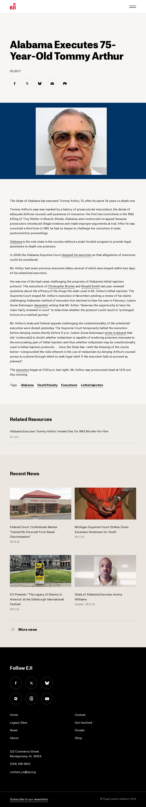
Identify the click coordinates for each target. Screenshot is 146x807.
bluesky (47, 683)
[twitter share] (27, 83)
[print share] (65, 83)
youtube (47, 698)
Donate (79, 730)
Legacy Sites (18, 722)
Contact (80, 714)
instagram (16, 698)
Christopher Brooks (61, 286)
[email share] (52, 83)
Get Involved (83, 722)
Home (14, 714)
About (14, 738)
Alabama (16, 241)
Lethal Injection (92, 385)
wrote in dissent (115, 332)
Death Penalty (47, 385)
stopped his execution (77, 255)
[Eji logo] (13, 6)
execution (22, 369)
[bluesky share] (39, 83)
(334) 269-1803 (20, 763)
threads (31, 698)
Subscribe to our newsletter (29, 799)
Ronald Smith (90, 286)
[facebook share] (14, 83)
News (13, 730)
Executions (69, 385)
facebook (16, 683)
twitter (31, 683)
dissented (41, 305)
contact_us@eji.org (23, 772)
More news (27, 629)
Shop (78, 738)
